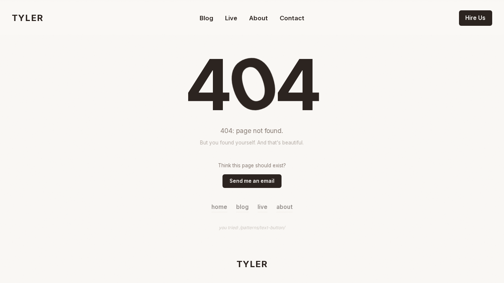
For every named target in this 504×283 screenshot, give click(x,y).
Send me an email (252, 181)
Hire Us (475, 17)
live (262, 206)
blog (242, 206)
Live (231, 18)
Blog (206, 18)
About (258, 18)
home (219, 206)
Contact (292, 18)
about (284, 206)
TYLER (27, 18)
